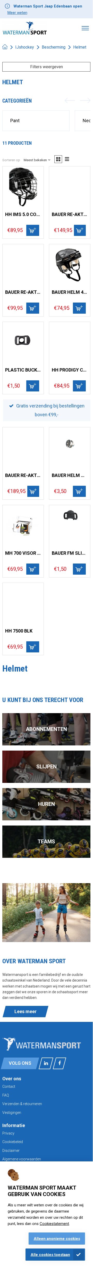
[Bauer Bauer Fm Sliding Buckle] (69, 525)
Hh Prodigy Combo (70, 370)
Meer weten (17, 12)
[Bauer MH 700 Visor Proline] (23, 525)
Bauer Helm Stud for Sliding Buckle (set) (70, 475)
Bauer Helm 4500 (70, 292)
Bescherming (53, 47)
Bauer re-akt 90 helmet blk (70, 214)
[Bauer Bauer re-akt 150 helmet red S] (23, 447)
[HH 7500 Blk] (23, 603)
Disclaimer (11, 1150)
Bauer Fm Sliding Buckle (70, 553)
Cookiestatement (54, 1223)
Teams (46, 841)
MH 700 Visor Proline (23, 553)
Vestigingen (11, 1113)
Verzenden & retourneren (22, 1104)
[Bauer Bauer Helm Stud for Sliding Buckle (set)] (69, 447)
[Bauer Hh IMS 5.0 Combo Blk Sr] (23, 186)
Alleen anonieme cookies (57, 1238)
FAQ (5, 1095)
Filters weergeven (46, 66)
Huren (46, 804)
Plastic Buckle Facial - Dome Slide (23, 370)
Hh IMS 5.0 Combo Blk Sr (23, 214)
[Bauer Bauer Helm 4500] (69, 264)
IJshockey (24, 47)
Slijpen (46, 767)
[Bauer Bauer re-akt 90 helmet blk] (69, 186)
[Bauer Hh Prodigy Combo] (69, 342)
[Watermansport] (24, 28)
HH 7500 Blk (18, 631)
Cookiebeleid (12, 1142)
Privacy (8, 1133)
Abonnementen (46, 729)
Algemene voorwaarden (21, 1159)
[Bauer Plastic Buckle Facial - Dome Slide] (23, 342)
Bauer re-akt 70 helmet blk (23, 292)
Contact (8, 1086)
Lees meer (25, 1011)
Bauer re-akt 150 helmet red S (23, 475)
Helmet (79, 47)
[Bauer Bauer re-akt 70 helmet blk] (23, 264)
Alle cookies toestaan (50, 1254)
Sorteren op (11, 160)
